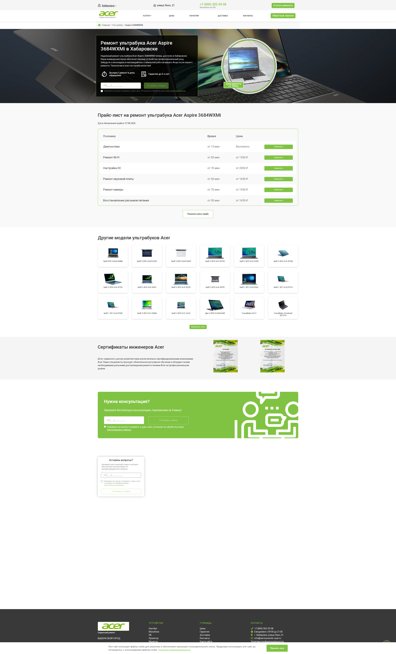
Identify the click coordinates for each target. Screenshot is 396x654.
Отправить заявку (156, 85)
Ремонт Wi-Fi (111, 157)
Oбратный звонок (283, 15)
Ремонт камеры (113, 189)
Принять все (277, 648)
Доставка (223, 16)
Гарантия (194, 16)
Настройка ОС (112, 168)
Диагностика (111, 146)
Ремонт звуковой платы (118, 178)
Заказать (278, 147)
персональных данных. (176, 91)
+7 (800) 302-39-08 (213, 4)
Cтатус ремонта (283, 5)
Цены (171, 16)
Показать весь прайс (198, 214)
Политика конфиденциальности (174, 650)
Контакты (248, 16)
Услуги (146, 16)
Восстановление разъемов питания (126, 200)
